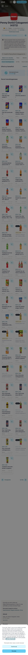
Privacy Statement (10, 639)
